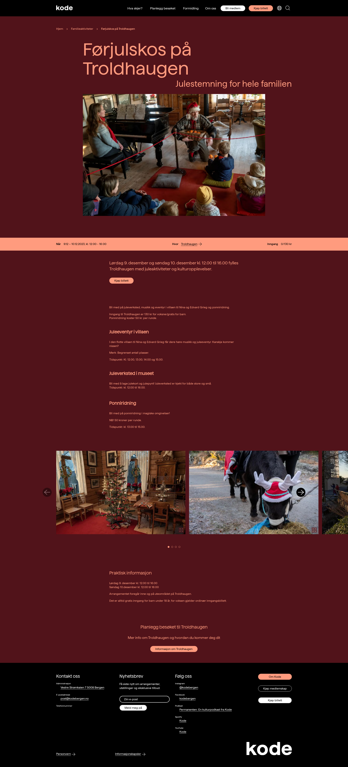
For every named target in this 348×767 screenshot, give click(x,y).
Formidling (191, 8)
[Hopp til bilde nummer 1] (168, 547)
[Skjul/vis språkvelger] (279, 8)
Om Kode (275, 676)
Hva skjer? (134, 8)
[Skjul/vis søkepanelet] (287, 8)
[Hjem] (64, 8)
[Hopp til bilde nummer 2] (172, 547)
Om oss (210, 8)
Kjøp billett (261, 8)
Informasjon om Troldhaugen (173, 649)
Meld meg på (133, 707)
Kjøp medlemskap (275, 688)
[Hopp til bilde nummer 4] (179, 547)
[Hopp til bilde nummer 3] (176, 547)
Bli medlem (232, 8)
